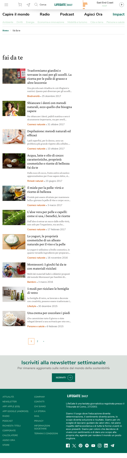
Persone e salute (116, 22)
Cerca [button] (43, 4)
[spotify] (87, 445)
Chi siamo (40, 406)
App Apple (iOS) (11, 406)
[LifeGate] (63, 4)
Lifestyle (31, 306)
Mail (36, 416)
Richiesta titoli (11, 425)
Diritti (20, 22)
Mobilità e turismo (77, 22)
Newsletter (28, 4)
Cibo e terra (96, 22)
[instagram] (99, 445)
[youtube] (93, 445)
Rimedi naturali (35, 181)
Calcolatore (10, 435)
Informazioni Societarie (42, 427)
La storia (40, 411)
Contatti (39, 401)
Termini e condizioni (46, 433)
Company (39, 396)
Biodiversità (33, 96)
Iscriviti (61, 377)
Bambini (31, 282)
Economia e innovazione (51, 22)
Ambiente (7, 22)
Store (20, 4)
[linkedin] (106, 445)
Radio (45, 14)
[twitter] (74, 445)
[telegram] (112, 445)
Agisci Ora (93, 14)
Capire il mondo (15, 14)
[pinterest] (80, 445)
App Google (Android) (15, 411)
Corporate (9, 430)
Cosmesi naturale (36, 124)
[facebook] (68, 445)
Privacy (38, 420)
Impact (119, 14)
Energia (30, 22)
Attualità (8, 396)
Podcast (67, 14)
